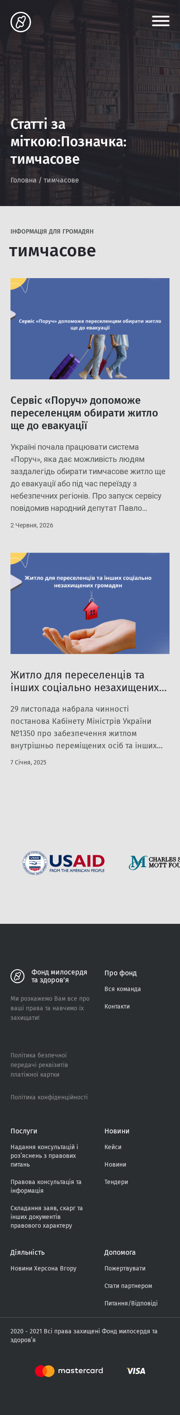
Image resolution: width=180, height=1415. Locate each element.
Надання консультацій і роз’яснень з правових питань (44, 1155)
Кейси (112, 1147)
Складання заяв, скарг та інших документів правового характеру (46, 1217)
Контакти (117, 1006)
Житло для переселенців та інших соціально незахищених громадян (84, 687)
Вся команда (122, 989)
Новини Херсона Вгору (43, 1268)
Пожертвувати (124, 1268)
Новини (115, 1164)
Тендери (116, 1182)
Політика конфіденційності (49, 1097)
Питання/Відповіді (131, 1303)
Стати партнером (128, 1286)
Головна (23, 180)
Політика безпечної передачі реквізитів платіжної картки (39, 1065)
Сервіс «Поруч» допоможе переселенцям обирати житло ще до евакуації (84, 413)
